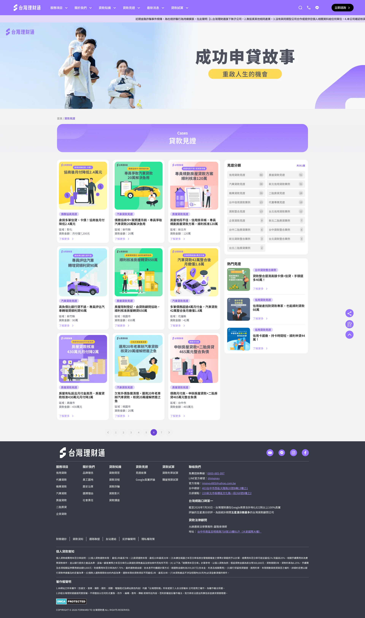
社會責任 (88, 500)
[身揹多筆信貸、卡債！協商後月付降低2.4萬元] (83, 186)
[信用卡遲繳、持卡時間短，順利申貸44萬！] (238, 339)
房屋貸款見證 (180, 214)
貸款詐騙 (114, 486)
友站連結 (111, 539)
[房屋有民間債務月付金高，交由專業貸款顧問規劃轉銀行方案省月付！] (83, 359)
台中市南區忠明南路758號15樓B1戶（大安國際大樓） (229, 531)
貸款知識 (105, 7)
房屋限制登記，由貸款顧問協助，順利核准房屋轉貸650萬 (137, 308)
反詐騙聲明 (129, 539)
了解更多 (64, 239)
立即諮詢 (340, 8)
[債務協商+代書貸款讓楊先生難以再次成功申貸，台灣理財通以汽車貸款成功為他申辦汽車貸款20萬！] (139, 186)
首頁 (59, 118)
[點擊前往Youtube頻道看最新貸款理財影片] (270, 452)
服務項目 (56, 7)
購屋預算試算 (170, 479)
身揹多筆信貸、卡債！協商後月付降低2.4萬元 (82, 222)
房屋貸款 (61, 500)
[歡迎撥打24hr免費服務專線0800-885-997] (308, 7)
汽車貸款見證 (125, 214)
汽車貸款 (61, 493)
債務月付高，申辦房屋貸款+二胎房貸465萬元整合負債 (193, 395)
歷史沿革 (88, 486)
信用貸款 (61, 473)
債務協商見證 (69, 214)
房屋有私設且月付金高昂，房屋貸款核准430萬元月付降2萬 (82, 395)
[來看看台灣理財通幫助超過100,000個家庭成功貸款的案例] (182, 65)
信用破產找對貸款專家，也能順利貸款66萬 (279, 307)
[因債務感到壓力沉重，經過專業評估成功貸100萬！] (238, 279)
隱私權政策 (148, 539)
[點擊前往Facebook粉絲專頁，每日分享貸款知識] (305, 452)
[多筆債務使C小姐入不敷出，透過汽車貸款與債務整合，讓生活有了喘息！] (194, 272)
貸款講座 (114, 500)
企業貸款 (61, 514)
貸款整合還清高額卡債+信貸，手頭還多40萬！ (278, 278)
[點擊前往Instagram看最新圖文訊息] (293, 452)
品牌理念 (88, 473)
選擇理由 (88, 493)
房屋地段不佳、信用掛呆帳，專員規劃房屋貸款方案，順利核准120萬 (194, 222)
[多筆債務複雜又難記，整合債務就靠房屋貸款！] (194, 359)
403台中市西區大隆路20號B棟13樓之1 (225, 488)
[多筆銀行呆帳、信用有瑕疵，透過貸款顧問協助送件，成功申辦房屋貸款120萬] (194, 186)
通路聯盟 (94, 539)
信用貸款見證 (263, 300)
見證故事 (141, 473)
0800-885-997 (216, 473)
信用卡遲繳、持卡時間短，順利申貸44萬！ (279, 337)
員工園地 (88, 479)
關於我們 (81, 7)
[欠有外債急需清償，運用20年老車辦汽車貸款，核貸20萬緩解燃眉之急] (139, 359)
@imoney (214, 478)
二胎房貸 (61, 507)
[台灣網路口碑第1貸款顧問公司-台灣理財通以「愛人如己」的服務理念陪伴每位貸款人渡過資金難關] (27, 7)
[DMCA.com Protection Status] (71, 601)
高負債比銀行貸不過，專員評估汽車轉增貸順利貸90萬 (82, 308)
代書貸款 (61, 479)
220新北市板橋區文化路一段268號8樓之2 (227, 493)
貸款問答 (114, 473)
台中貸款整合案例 (265, 270)
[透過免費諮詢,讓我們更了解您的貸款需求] (349, 324)
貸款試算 (177, 7)
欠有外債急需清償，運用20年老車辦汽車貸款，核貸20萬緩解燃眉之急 (138, 397)
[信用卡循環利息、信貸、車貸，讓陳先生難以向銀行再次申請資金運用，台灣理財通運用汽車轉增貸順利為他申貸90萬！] (83, 272)
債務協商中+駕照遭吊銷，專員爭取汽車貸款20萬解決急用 (138, 222)
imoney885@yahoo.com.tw (219, 483)
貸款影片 (114, 493)
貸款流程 (114, 479)
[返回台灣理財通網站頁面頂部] (349, 335)
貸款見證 (129, 7)
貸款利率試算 (170, 473)
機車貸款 (61, 486)
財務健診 (61, 539)
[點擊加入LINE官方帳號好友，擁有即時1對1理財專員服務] (317, 7)
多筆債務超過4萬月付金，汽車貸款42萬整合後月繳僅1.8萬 (193, 308)
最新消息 (153, 7)
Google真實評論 (145, 479)
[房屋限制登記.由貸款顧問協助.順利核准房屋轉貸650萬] (139, 272)
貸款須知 (78, 539)
